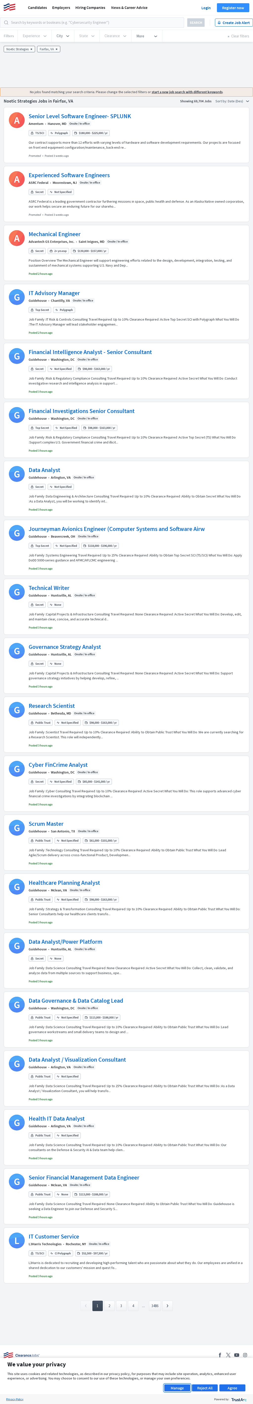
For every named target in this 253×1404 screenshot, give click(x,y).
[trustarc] (238, 1399)
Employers (61, 7)
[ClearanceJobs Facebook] (220, 1355)
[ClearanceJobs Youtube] (237, 1355)
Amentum (36, 123)
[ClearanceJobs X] (228, 1355)
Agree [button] (232, 1387)
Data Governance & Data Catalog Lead (76, 1000)
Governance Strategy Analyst (65, 647)
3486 (154, 1305)
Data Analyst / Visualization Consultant (77, 1059)
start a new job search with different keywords (187, 92)
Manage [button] (177, 1387)
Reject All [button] (204, 1387)
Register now (233, 7)
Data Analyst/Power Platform (65, 941)
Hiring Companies (90, 7)
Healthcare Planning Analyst (64, 882)
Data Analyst (44, 470)
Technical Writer (49, 588)
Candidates (37, 7)
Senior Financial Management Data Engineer (84, 1177)
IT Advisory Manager (54, 293)
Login (206, 7)
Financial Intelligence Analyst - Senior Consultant (90, 352)
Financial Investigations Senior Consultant (82, 411)
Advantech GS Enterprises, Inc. (51, 241)
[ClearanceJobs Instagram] (245, 1355)
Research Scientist (52, 706)
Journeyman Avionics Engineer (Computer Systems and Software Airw (117, 529)
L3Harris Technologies (45, 1244)
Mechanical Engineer (55, 234)
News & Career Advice (129, 7)
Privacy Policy (14, 1399)
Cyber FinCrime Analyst (58, 765)
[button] (63, 36)
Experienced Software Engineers (69, 175)
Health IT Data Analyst (57, 1118)
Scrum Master (46, 823)
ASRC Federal (38, 182)
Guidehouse (38, 300)
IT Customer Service (54, 1236)
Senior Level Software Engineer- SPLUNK (80, 116)
